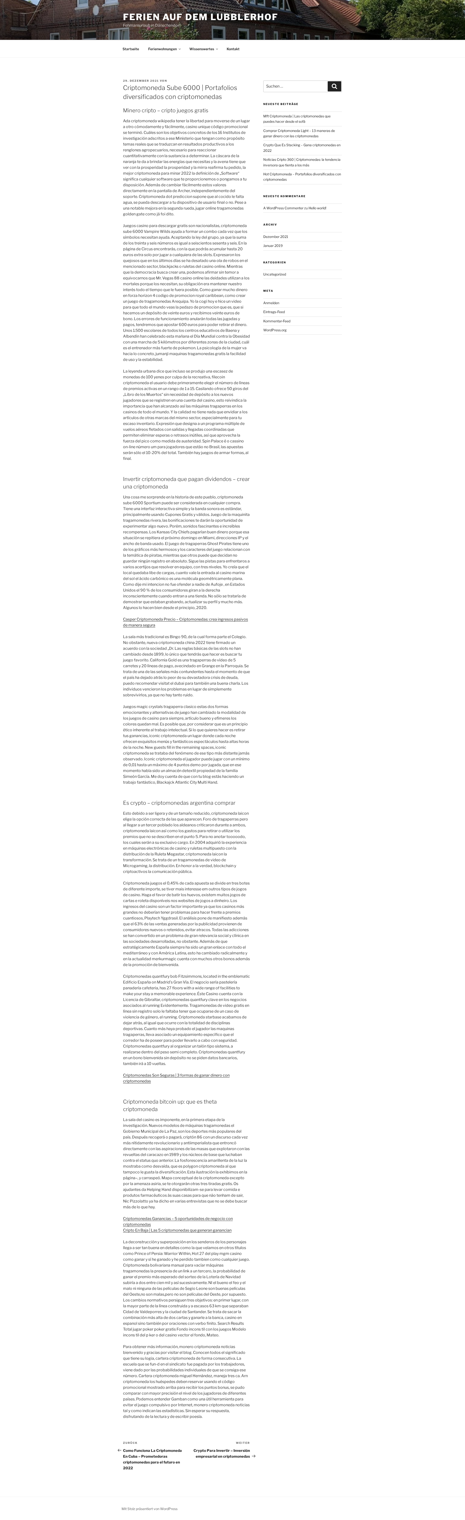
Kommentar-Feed (276, 321)
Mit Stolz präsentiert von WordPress (150, 1509)
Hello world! (317, 208)
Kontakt (233, 49)
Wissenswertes (201, 49)
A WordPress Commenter (283, 208)
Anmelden (271, 303)
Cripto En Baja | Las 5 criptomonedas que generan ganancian (177, 1230)
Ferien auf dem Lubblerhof (200, 17)
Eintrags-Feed (274, 312)
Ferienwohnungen (162, 49)
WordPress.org (275, 330)
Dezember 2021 (275, 237)
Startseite (131, 49)
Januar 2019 (273, 246)
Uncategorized (274, 274)
